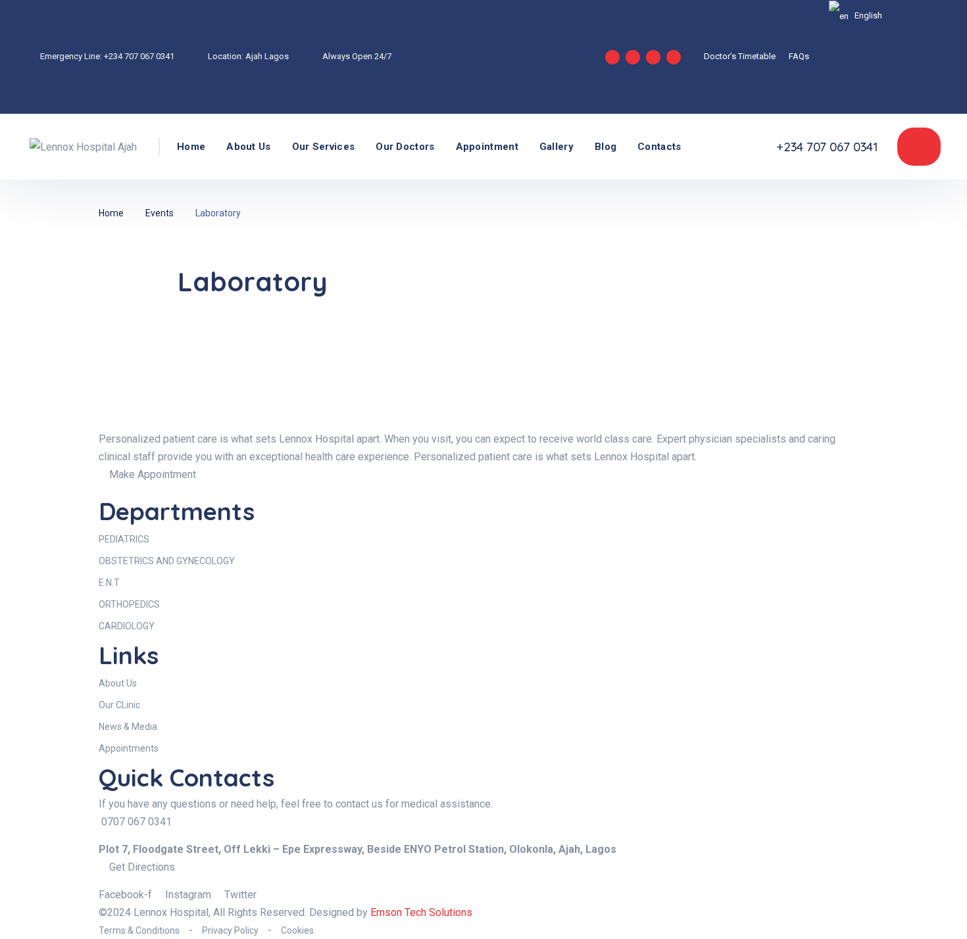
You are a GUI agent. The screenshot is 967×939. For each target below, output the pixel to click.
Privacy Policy (230, 930)
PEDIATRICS (124, 539)
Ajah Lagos (267, 56)
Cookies (297, 930)
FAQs (799, 56)
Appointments (129, 748)
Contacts (659, 147)
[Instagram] (633, 57)
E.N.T (109, 582)
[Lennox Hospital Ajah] (83, 146)
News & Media (128, 726)
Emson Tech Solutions (421, 912)
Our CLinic (119, 705)
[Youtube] (612, 57)
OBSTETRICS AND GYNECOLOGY (167, 561)
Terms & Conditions (139, 930)
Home (191, 147)
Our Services (323, 147)
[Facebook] (653, 57)
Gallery (556, 147)
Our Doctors (405, 147)
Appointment (487, 147)
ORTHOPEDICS (129, 604)
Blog (605, 147)
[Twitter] (673, 57)
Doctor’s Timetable (740, 56)
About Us (248, 147)
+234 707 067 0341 (139, 56)
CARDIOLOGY (127, 626)
